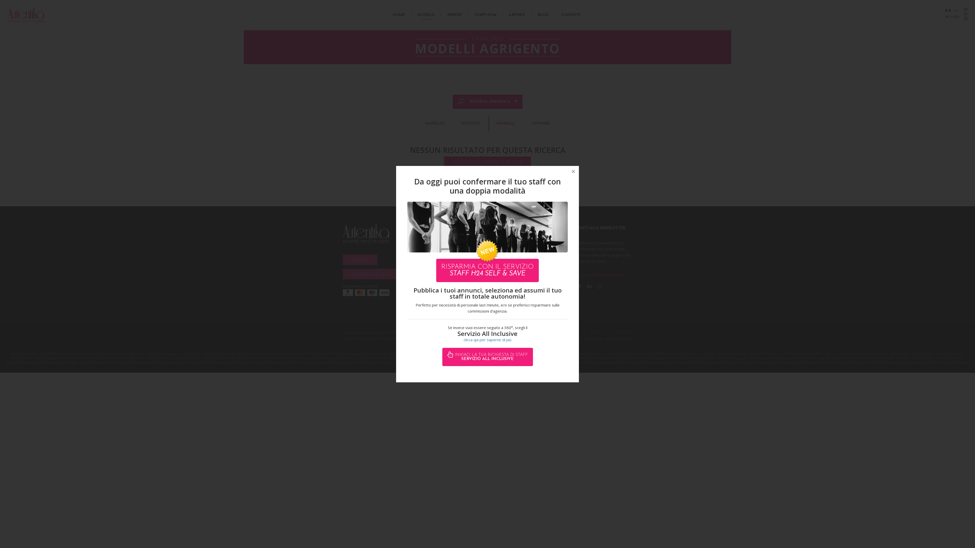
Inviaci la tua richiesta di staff (490, 357)
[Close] (573, 171)
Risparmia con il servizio (487, 270)
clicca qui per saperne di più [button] (487, 339)
